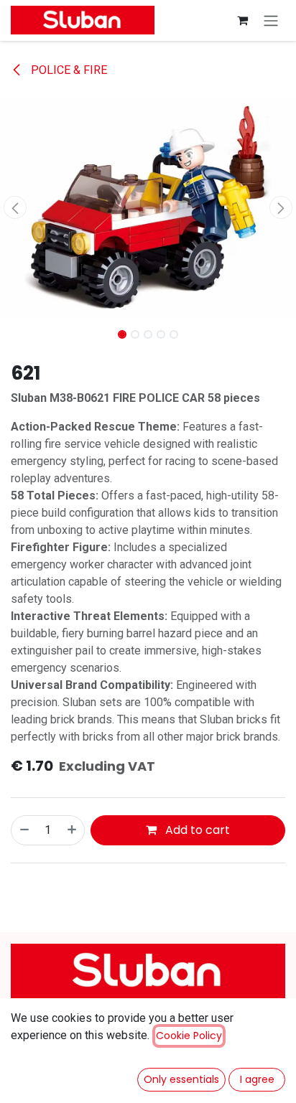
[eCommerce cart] (242, 20)
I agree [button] (257, 1079)
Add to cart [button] (196, 830)
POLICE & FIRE (67, 70)
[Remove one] (23, 830)
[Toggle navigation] (270, 20)
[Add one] (72, 830)
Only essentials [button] (181, 1079)
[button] (14, 207)
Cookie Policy (189, 1035)
